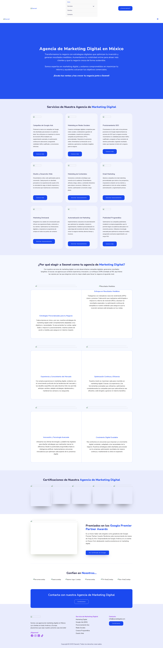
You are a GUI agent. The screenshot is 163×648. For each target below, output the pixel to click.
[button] (125, 8)
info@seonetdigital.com (117, 619)
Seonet (76, 644)
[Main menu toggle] (158, 19)
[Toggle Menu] (93, 6)
